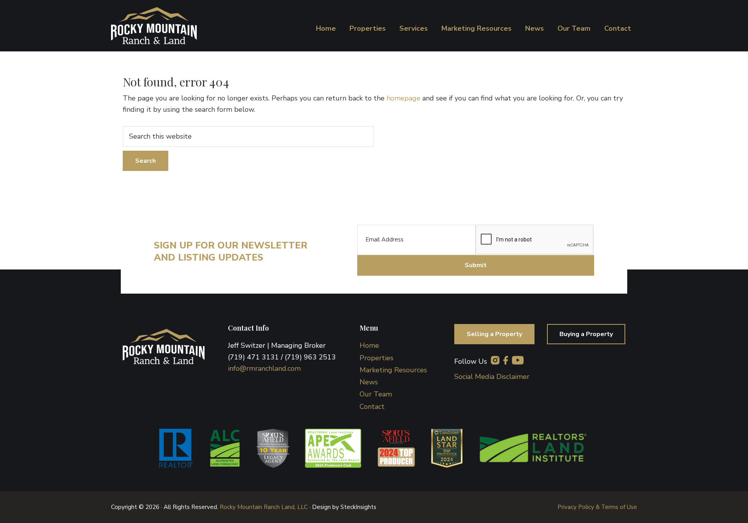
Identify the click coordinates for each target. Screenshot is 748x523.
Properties (376, 358)
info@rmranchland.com (264, 368)
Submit (476, 265)
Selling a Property (494, 334)
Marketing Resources (393, 370)
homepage (403, 98)
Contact (372, 406)
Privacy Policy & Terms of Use (597, 507)
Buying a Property (586, 334)
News (369, 382)
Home (369, 345)
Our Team (376, 394)
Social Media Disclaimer (491, 376)
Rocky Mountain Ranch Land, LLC (264, 507)
